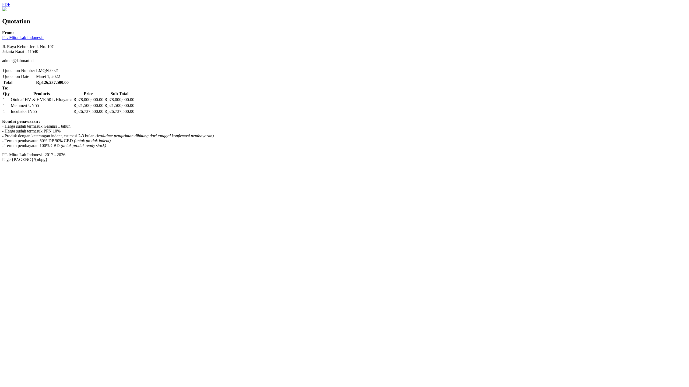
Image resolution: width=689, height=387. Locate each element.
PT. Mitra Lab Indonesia (23, 37)
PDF (6, 4)
